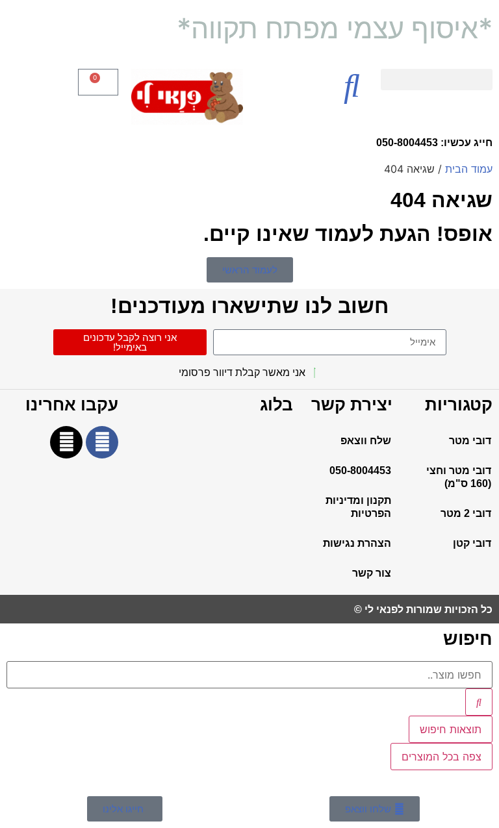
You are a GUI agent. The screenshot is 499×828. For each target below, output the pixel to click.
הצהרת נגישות (357, 543)
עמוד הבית (469, 168)
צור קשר (371, 573)
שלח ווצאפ (365, 440)
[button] (437, 79)
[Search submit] (479, 702)
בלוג (276, 404)
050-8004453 (360, 470)
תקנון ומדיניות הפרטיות (358, 507)
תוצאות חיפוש (450, 729)
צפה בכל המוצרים (441, 756)
